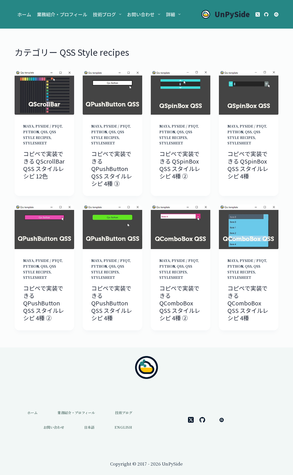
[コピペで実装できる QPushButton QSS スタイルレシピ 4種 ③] (112, 92)
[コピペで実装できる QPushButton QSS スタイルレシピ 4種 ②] (44, 226)
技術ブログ (104, 14)
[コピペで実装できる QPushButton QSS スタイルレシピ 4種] (112, 226)
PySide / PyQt (48, 126)
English (123, 427)
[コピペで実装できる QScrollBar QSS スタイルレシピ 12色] (44, 92)
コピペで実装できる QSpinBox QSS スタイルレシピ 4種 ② (179, 165)
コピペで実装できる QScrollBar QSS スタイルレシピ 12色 (44, 165)
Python (31, 131)
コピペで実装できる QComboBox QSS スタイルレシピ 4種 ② (179, 303)
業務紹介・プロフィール (62, 14)
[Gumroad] (276, 14)
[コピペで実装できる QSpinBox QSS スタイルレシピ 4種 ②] (180, 92)
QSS (44, 131)
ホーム (24, 14)
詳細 (170, 14)
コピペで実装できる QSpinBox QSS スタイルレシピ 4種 (247, 165)
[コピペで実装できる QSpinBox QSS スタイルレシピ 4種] (248, 92)
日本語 (89, 427)
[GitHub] (266, 14)
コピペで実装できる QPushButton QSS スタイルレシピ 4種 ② (43, 303)
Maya (28, 126)
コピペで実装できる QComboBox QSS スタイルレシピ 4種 (247, 303)
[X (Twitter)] (258, 14)
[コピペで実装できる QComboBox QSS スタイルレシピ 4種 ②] (180, 226)
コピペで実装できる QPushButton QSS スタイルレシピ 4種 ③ (111, 169)
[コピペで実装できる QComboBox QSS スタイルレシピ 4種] (248, 226)
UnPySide (232, 14)
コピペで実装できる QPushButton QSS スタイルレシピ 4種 (111, 303)
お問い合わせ (141, 14)
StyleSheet (35, 142)
